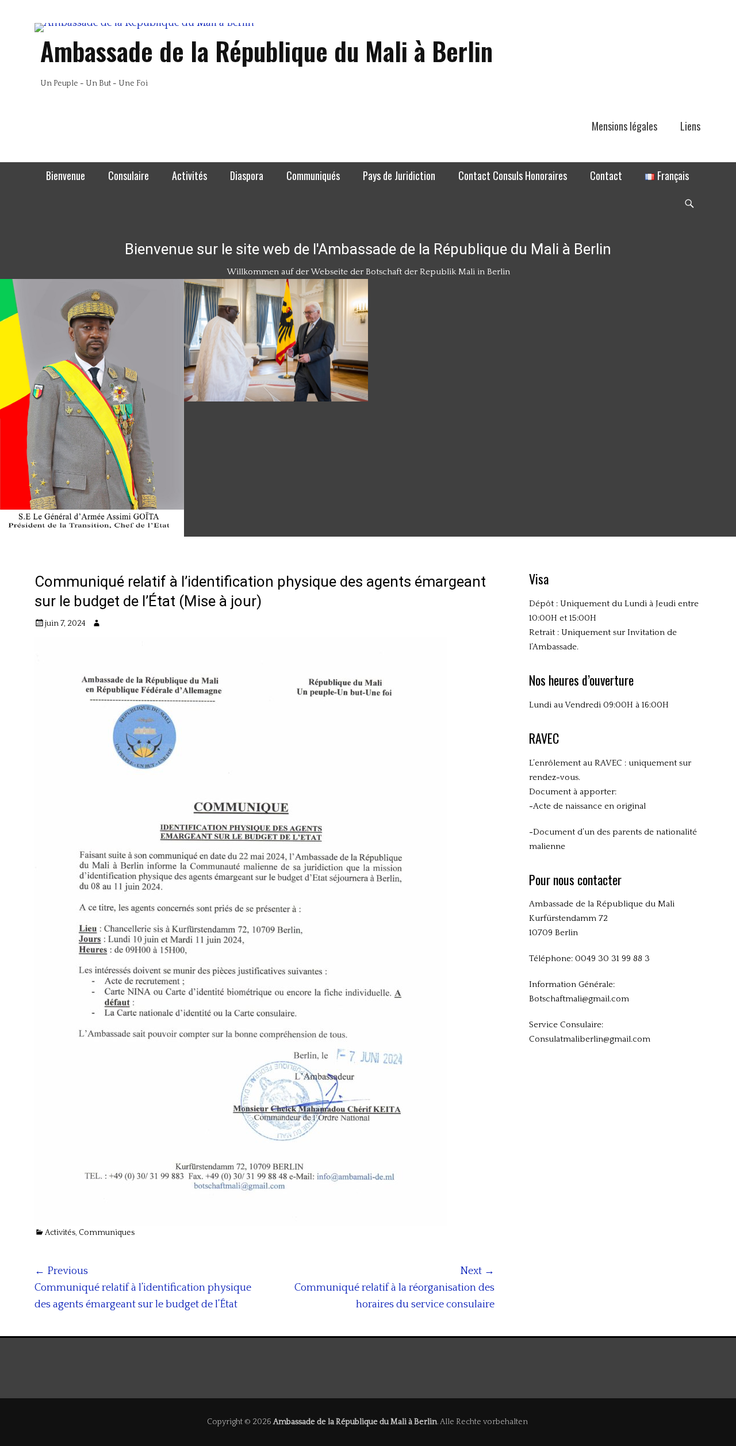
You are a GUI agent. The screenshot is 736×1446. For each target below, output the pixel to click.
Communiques (107, 1232)
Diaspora (246, 175)
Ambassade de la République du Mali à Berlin (266, 51)
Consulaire (128, 175)
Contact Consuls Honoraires (512, 175)
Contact (606, 175)
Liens (690, 125)
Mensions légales (624, 125)
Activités (189, 175)
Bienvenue (65, 175)
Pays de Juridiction (399, 175)
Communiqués (313, 175)
